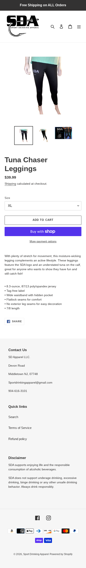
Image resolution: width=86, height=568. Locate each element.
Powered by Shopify (61, 554)
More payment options (43, 241)
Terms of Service (20, 428)
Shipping (10, 183)
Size (7, 198)
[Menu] (79, 26)
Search (13, 417)
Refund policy (17, 439)
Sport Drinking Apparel (36, 554)
